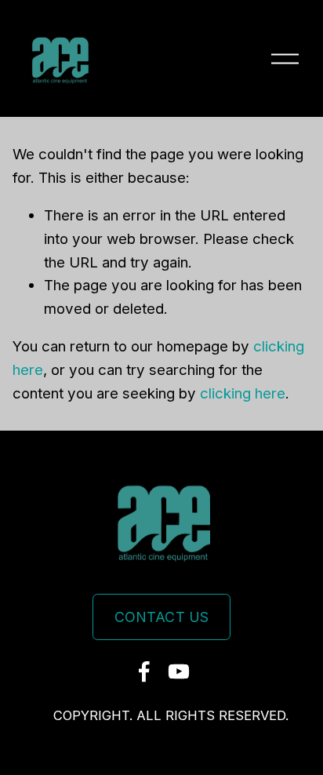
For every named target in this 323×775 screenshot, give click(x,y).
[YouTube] (179, 671)
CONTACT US (161, 617)
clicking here (242, 393)
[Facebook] (144, 671)
